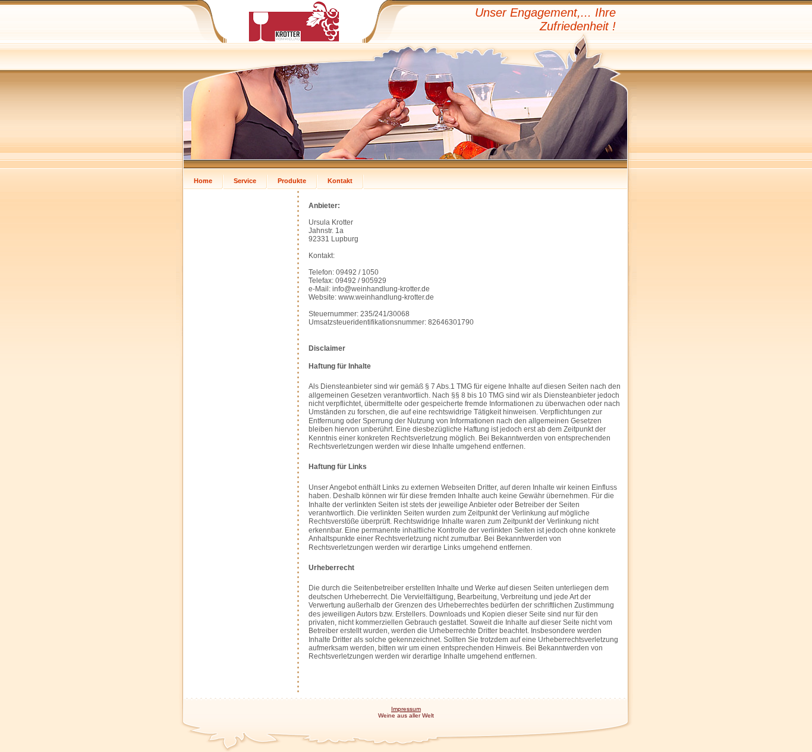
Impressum (406, 709)
